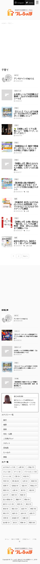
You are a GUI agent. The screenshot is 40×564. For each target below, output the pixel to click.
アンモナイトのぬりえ (24, 78)
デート (17, 472)
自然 (32, 513)
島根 (22, 495)
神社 (6, 513)
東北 (28, 504)
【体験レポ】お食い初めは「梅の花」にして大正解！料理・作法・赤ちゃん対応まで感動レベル (26, 224)
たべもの (6, 452)
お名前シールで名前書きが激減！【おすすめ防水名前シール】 (26, 96)
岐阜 (14, 495)
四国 (6, 490)
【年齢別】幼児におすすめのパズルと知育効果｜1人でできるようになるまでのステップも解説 (26, 205)
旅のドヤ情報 (15, 539)
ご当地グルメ (8, 438)
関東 (22, 522)
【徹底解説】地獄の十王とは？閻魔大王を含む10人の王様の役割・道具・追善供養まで (26, 384)
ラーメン (7, 476)
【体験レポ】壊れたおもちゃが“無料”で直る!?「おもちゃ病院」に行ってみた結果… (26, 166)
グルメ (28, 230)
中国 (26, 476)
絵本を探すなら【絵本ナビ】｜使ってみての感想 (25, 242)
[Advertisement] (20, 46)
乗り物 (15, 481)
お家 (27, 211)
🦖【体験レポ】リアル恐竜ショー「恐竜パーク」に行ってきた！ (26, 131)
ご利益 (30, 467)
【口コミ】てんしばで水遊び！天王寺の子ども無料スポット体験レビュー (26, 113)
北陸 (24, 485)
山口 (5, 495)
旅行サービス (8, 504)
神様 (5, 457)
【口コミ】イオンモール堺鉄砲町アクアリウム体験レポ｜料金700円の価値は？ (25, 336)
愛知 (27, 499)
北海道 (15, 485)
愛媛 (18, 499)
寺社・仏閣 (7, 434)
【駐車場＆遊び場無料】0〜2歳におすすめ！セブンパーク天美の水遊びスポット (26, 186)
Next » (25, 256)
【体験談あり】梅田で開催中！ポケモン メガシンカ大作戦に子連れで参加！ (26, 148)
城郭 (5, 425)
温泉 (5, 429)
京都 (34, 481)
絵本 (30, 246)
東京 (19, 504)
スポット (6, 443)
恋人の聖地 (7, 499)
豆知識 (5, 448)
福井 (14, 513)
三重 (17, 476)
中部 (6, 481)
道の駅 (6, 522)
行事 (5, 518)
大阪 (27, 192)
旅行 (5, 420)
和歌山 (33, 485)
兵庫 (5, 485)
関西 (32, 522)
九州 (25, 481)
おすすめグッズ (9, 467)
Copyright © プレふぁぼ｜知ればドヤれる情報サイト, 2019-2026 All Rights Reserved (20, 560)
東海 (5, 509)
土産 (14, 490)
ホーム (7, 539)
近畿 (25, 518)
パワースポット (30, 472)
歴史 (15, 509)
